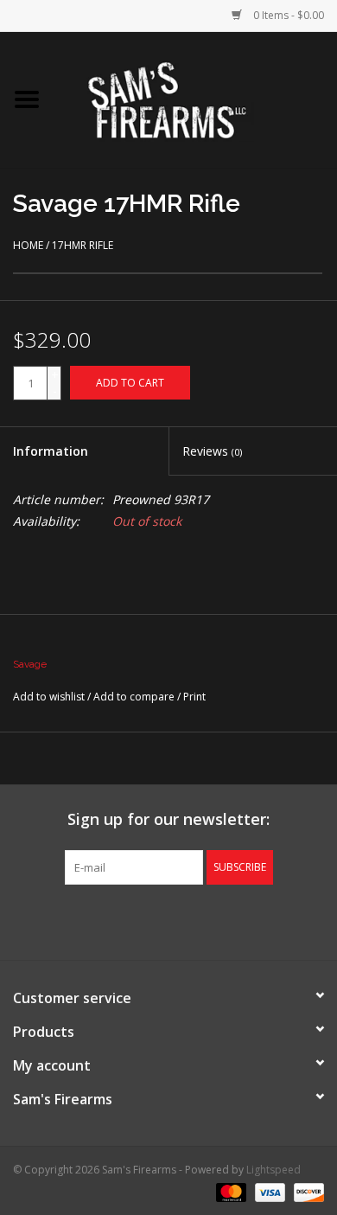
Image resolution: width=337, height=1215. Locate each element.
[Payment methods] (229, 1191)
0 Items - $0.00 (287, 15)
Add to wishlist (49, 696)
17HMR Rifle (82, 245)
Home (28, 245)
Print (194, 696)
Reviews (212, 451)
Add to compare (135, 696)
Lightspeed (273, 1169)
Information (50, 451)
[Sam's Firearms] (195, 98)
